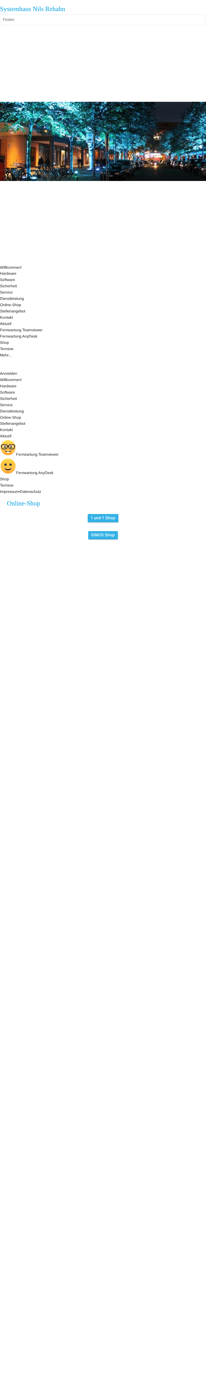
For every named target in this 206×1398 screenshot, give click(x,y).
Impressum (9, 492)
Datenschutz (30, 492)
